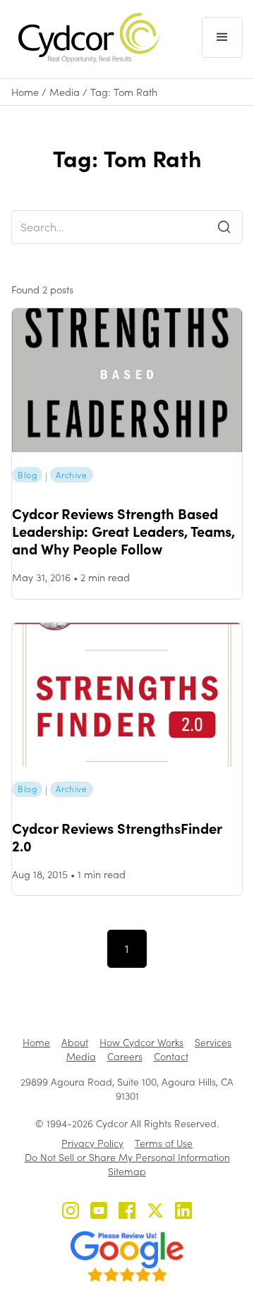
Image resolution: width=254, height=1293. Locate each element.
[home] (85, 37)
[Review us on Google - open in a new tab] (127, 1256)
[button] (222, 37)
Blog (27, 474)
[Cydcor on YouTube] (98, 1212)
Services (213, 1042)
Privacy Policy (92, 1143)
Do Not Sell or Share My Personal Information (127, 1157)
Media (64, 92)
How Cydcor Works (141, 1042)
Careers (125, 1056)
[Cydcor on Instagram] (70, 1212)
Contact (171, 1056)
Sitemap (127, 1171)
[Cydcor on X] (155, 1212)
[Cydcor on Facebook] (127, 1212)
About (74, 1042)
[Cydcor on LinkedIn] (183, 1212)
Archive (71, 474)
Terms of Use (164, 1143)
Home (25, 92)
